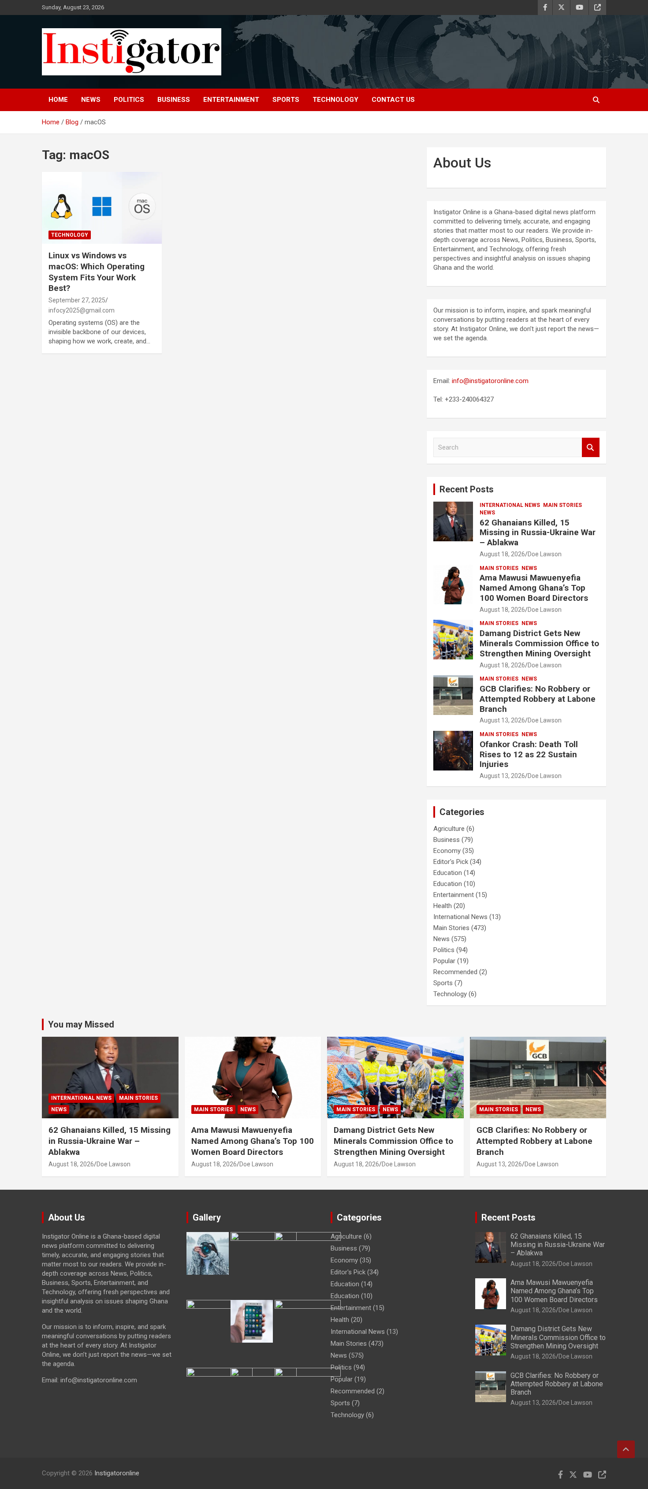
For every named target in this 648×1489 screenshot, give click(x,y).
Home (58, 100)
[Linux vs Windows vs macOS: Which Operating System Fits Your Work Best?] (101, 208)
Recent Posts (466, 489)
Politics (129, 100)
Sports (285, 100)
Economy (447, 851)
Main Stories (562, 505)
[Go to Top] (626, 1449)
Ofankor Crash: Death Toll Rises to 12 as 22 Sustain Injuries (529, 754)
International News (510, 505)
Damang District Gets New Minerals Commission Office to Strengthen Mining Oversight (539, 643)
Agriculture (449, 829)
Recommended (455, 972)
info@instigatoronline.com (490, 381)
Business (173, 100)
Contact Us (393, 100)
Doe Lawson (545, 554)
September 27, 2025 (76, 300)
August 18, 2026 (502, 554)
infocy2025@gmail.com (81, 310)
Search (591, 448)
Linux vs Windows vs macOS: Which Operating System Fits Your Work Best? (96, 271)
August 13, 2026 (502, 720)
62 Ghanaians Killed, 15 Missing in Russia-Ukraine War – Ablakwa (538, 532)
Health (442, 906)
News (91, 100)
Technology (335, 100)
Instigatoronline (116, 1473)
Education (447, 873)
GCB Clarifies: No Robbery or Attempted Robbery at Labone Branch (538, 699)
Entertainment (231, 100)
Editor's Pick (450, 862)
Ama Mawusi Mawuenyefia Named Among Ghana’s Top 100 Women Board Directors (534, 588)
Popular (444, 961)
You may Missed (81, 1024)
